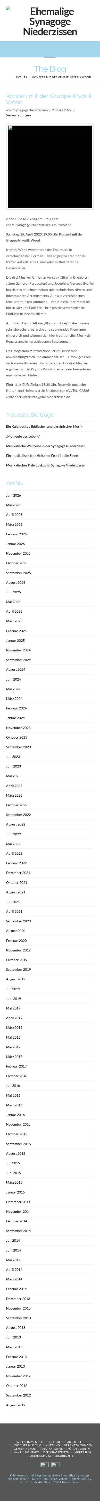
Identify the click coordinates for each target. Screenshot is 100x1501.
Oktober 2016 (16, 1076)
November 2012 (18, 1376)
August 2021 (15, 892)
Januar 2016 (15, 1115)
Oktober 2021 (16, 882)
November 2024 (18, 650)
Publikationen (51, 1448)
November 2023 (18, 728)
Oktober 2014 (16, 1221)
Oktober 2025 (16, 563)
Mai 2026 (13, 505)
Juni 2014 (13, 1250)
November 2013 (18, 1308)
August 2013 (15, 1327)
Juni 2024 (13, 679)
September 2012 (18, 1395)
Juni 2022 (13, 834)
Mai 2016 (13, 1095)
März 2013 (14, 1347)
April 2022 (14, 853)
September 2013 (18, 1318)
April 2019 (14, 1018)
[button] (50, 51)
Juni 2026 (13, 495)
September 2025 (18, 573)
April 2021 (14, 911)
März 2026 (14, 524)
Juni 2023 (13, 766)
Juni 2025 (13, 592)
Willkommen (27, 1441)
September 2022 (18, 815)
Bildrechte (64, 1455)
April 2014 (14, 1269)
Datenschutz (40, 1455)
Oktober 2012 (16, 1385)
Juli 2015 (13, 1163)
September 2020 (18, 921)
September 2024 (18, 660)
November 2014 (18, 1211)
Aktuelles (75, 1441)
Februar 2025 (16, 631)
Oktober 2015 (16, 1134)
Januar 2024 (15, 718)
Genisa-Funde (25, 1448)
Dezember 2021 (18, 873)
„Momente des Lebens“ (23, 436)
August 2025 (15, 582)
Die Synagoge (52, 1441)
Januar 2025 (15, 640)
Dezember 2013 (18, 1299)
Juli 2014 (13, 1240)
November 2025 (18, 553)
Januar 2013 (15, 1366)
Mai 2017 (13, 1047)
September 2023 (18, 747)
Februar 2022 (16, 863)
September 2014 (18, 1231)
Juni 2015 (13, 1173)
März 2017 (14, 1057)
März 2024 (14, 698)
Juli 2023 (13, 756)
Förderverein (78, 1448)
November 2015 (18, 1124)
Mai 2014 (13, 1260)
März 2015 (14, 1182)
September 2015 (18, 1144)
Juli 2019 (13, 989)
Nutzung (52, 1445)
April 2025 (14, 611)
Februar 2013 (16, 1357)
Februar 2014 (16, 1289)
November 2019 (18, 950)
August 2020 (15, 931)
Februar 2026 (16, 534)
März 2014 (14, 1279)
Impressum (82, 1452)
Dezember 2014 (18, 1202)
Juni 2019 (13, 998)
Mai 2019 (13, 1008)
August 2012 (15, 1405)
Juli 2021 (13, 902)
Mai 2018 (13, 1037)
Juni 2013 (13, 1337)
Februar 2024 (16, 708)
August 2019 (15, 979)
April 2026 (14, 514)
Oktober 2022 (16, 805)
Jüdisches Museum (26, 1445)
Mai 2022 (13, 844)
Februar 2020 (16, 940)
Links (17, 1452)
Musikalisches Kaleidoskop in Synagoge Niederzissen (45, 465)
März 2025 (14, 621)
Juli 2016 (13, 1085)
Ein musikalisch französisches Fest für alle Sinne (42, 455)
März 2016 (14, 1105)
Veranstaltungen (18, 115)
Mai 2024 (13, 689)
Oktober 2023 (16, 737)
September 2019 (18, 969)
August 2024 (15, 669)
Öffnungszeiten (56, 1452)
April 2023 (14, 786)
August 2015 (15, 1153)
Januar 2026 (15, 544)
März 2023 (14, 795)
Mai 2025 (13, 602)
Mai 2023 (13, 776)
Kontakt (32, 1452)
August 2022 (15, 824)
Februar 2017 (16, 1066)
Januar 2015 (15, 1192)
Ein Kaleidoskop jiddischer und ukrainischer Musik (44, 426)
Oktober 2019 (16, 960)
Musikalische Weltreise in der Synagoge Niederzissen (45, 446)
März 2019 (14, 1027)
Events (21, 77)
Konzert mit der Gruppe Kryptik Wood (61, 77)
